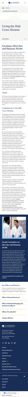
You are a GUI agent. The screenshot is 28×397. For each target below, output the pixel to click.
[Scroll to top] (24, 376)
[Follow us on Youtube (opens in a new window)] (12, 343)
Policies (4, 384)
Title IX (4, 387)
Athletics (4, 361)
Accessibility (5, 379)
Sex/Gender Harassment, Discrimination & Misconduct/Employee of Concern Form (12, 205)
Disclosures (5, 381)
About (7, 8)
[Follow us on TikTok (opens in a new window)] (15, 343)
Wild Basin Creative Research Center (11, 369)
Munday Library (6, 364)
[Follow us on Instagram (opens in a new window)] (6, 343)
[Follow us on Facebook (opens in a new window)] (3, 343)
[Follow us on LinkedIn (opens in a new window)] (9, 343)
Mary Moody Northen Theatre (9, 366)
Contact (4, 347)
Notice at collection (7, 395)
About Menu (5, 39)
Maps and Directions (7, 350)
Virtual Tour (5, 353)
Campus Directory (6, 355)
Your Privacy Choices (11, 393)
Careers (4, 358)
